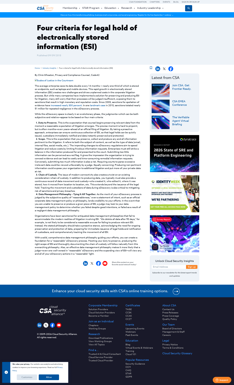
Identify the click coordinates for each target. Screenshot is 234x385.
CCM (128, 367)
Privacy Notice (170, 344)
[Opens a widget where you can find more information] (222, 380)
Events (166, 2)
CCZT (129, 319)
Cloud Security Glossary (177, 353)
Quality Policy (169, 319)
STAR (128, 373)
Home (37, 68)
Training (130, 351)
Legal (165, 340)
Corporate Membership (103, 305)
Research (94, 334)
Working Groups (97, 328)
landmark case (97, 105)
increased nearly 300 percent (66, 105)
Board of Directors (172, 328)
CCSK (129, 312)
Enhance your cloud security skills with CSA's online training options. (110, 290)
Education (132, 340)
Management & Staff (173, 332)
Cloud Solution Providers (102, 312)
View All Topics (97, 344)
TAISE (129, 309)
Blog (175, 2)
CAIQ (128, 370)
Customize (27, 377)
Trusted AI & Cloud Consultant (105, 354)
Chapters (155, 2)
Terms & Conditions (172, 348)
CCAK (129, 316)
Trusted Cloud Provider (101, 360)
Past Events (132, 335)
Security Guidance (135, 363)
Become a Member (99, 316)
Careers (166, 335)
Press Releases (170, 312)
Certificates (133, 305)
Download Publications (101, 338)
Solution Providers (98, 309)
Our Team (168, 324)
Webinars (131, 332)
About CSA (169, 305)
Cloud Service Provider (101, 357)
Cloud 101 (131, 354)
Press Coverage (170, 316)
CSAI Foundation (138, 2)
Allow (49, 377)
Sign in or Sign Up (191, 2)
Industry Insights (49, 68)
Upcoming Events (135, 328)
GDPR (129, 376)
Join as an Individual (101, 321)
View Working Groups (100, 341)
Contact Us (168, 309)
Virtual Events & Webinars (139, 348)
